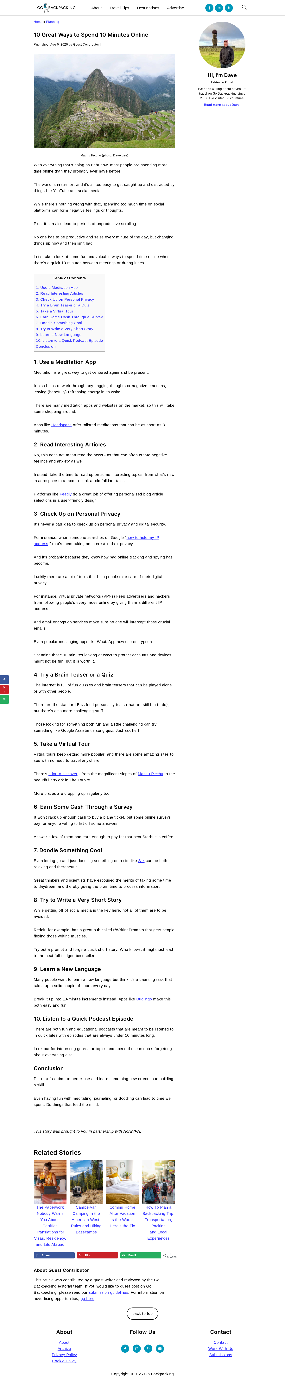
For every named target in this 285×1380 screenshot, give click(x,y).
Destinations (148, 8)
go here (88, 1298)
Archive (64, 1348)
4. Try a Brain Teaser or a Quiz (63, 305)
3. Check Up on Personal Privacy (65, 299)
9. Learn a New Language (59, 335)
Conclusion (46, 346)
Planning (52, 21)
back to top (142, 1313)
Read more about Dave (222, 104)
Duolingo (144, 999)
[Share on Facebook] (4, 679)
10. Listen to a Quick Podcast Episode (69, 340)
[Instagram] (219, 8)
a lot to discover (63, 774)
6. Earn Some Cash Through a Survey (69, 317)
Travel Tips (119, 8)
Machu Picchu (150, 774)
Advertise (175, 8)
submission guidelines (108, 1292)
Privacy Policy (64, 1355)
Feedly (66, 494)
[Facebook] (209, 8)
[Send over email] (4, 699)
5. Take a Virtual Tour (54, 311)
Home (38, 21)
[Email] (160, 1349)
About (96, 8)
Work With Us (220, 1348)
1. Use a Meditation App (57, 288)
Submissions (220, 1355)
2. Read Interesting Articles (59, 293)
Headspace (61, 425)
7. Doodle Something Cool (59, 323)
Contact (221, 1342)
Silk (141, 861)
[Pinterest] (229, 8)
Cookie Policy (64, 1361)
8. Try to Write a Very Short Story (64, 329)
